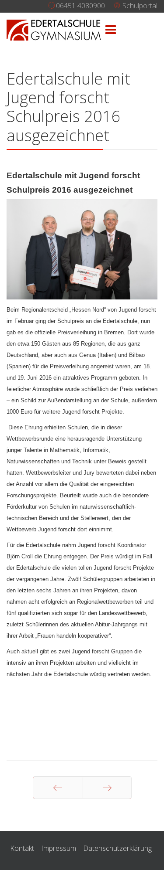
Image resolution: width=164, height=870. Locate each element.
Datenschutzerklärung (117, 848)
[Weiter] (107, 788)
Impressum (58, 848)
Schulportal (139, 5)
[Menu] (110, 30)
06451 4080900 (80, 5)
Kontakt (22, 848)
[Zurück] (58, 788)
